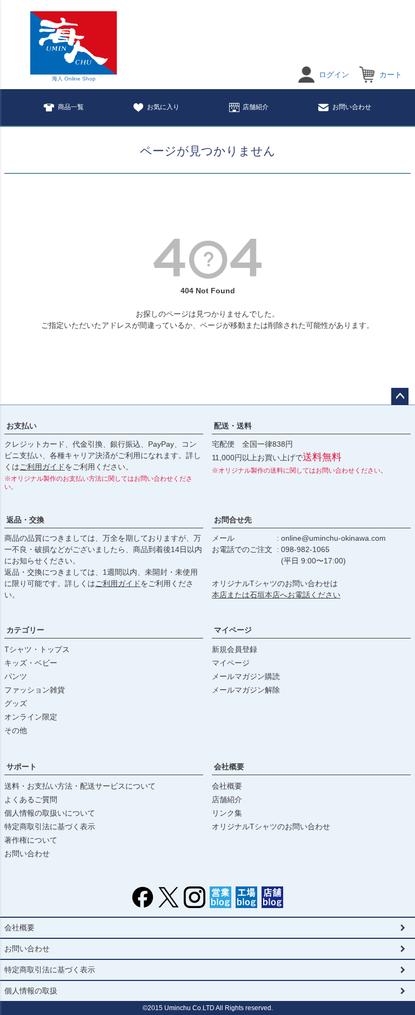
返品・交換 (25, 519)
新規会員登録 (234, 649)
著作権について (30, 840)
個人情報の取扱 (30, 990)
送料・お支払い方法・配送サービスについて (80, 786)
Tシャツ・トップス (37, 649)
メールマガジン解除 (246, 689)
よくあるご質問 (30, 799)
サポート (21, 766)
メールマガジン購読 (246, 676)
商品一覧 (71, 107)
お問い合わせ (351, 107)
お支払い (21, 425)
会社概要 (229, 766)
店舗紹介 (256, 107)
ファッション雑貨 (34, 689)
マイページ (233, 630)
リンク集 (227, 813)
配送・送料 (233, 425)
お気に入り (163, 107)
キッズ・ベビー (30, 662)
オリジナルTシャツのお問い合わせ (271, 826)
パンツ (15, 676)
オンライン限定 (30, 716)
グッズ (15, 703)
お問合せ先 (233, 519)
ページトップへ (400, 396)
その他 (15, 730)
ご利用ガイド (42, 466)
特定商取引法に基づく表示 (49, 826)
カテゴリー (25, 630)
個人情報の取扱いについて (49, 813)
